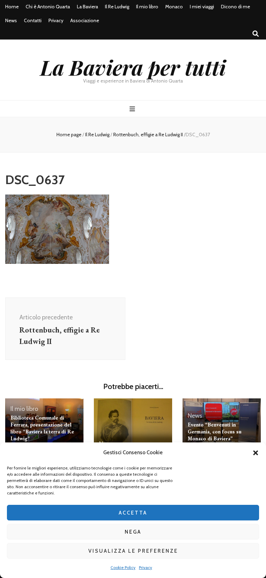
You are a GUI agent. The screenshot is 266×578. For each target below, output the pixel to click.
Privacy (145, 567)
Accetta (133, 513)
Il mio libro (147, 6)
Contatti (33, 20)
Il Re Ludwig (117, 6)
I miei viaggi (202, 6)
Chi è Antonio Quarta (48, 6)
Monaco (174, 6)
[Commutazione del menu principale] (133, 109)
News (11, 20)
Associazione (84, 20)
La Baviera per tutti (133, 67)
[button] (255, 452)
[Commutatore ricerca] (255, 34)
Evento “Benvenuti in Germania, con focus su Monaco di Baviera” (214, 431)
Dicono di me (235, 6)
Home (12, 6)
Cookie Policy (122, 567)
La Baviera (87, 6)
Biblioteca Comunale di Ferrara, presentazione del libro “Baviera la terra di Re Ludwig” (42, 428)
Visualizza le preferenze (133, 551)
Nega (133, 532)
